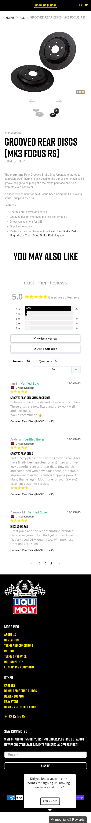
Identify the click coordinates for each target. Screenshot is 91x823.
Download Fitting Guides (20, 690)
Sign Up (45, 766)
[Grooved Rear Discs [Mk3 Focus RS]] (45, 62)
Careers (9, 685)
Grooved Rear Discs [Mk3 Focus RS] (32, 421)
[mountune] (45, 5)
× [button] (74, 771)
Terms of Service (15, 656)
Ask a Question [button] (47, 349)
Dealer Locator (14, 696)
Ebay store (11, 701)
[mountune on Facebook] (6, 716)
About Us (10, 634)
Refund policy (13, 662)
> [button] (59, 563)
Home (10, 17)
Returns (9, 651)
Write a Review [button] (47, 338)
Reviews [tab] (17, 361)
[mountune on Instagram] (14, 716)
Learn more (50, 801)
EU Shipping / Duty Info (19, 667)
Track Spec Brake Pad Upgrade (44, 235)
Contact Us (11, 640)
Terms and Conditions (18, 645)
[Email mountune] (23, 716)
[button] (55, 819)
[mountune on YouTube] (10, 716)
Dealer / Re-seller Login (20, 707)
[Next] (59, 101)
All (22, 17)
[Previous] (32, 101)
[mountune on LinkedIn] (19, 716)
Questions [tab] (45, 361)
